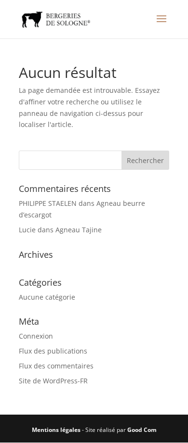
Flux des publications (53, 350)
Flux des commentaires (56, 365)
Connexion (36, 336)
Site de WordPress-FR (53, 380)
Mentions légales (56, 430)
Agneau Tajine (78, 229)
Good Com (142, 430)
